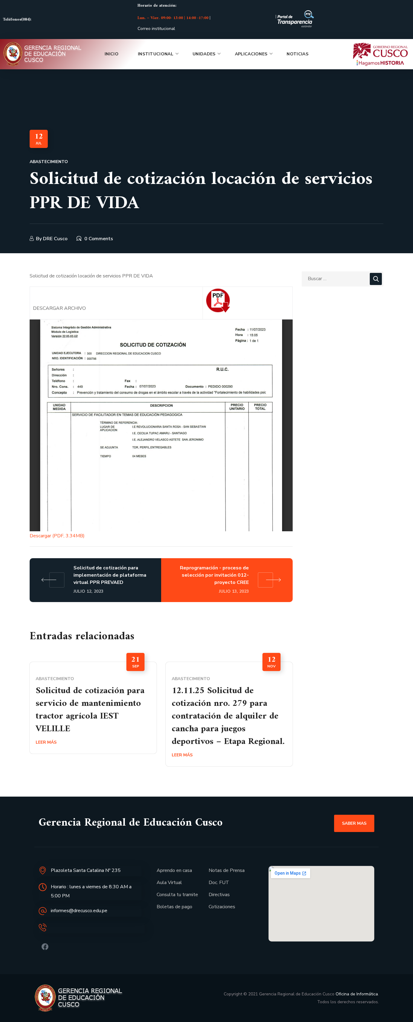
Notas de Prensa (227, 870)
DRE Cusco (55, 238)
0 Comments (98, 238)
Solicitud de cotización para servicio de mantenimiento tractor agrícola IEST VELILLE (90, 710)
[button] (354, 823)
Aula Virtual (169, 882)
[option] (93, 708)
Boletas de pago (174, 906)
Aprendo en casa (174, 870)
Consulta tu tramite (177, 894)
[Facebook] (45, 947)
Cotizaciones (222, 906)
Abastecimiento (49, 162)
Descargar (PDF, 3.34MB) (57, 535)
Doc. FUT (219, 882)
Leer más (46, 742)
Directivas (219, 894)
